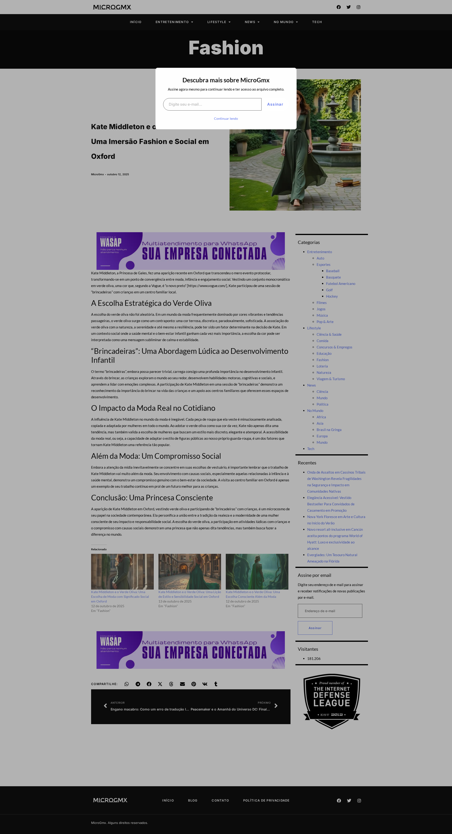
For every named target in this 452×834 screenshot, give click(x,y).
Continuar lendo (226, 118)
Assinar (275, 104)
